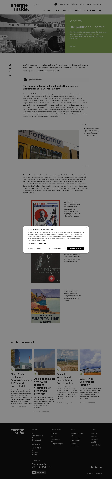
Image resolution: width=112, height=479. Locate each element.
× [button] (86, 227)
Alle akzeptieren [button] (75, 248)
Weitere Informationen (38, 240)
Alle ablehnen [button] (57, 248)
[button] (56, 243)
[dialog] (56, 239)
